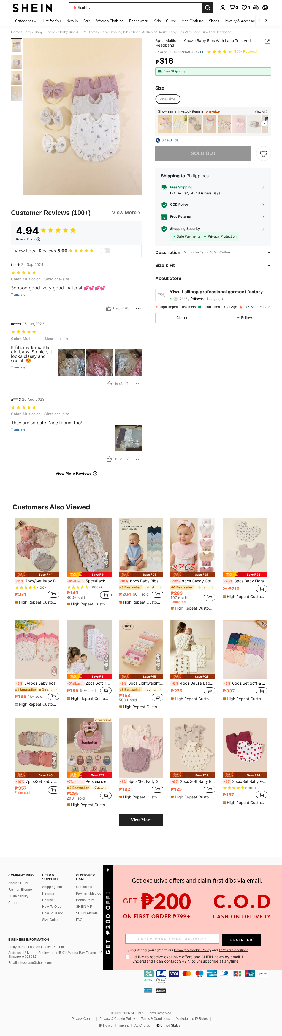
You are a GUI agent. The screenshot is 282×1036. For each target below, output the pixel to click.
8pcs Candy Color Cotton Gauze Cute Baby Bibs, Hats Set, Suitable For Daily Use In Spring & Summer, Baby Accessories (193, 581)
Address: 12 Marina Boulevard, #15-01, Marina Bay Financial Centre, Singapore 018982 (59, 955)
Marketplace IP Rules (192, 1019)
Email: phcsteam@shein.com (30, 963)
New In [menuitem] (72, 21)
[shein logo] (32, 7)
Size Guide (50, 920)
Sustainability (18, 896)
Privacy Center (83, 1019)
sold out (203, 153)
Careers (14, 903)
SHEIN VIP (84, 907)
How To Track (52, 913)
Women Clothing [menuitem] (110, 21)
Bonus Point (85, 900)
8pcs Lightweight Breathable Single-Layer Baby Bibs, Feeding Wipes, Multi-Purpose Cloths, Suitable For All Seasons (142, 683)
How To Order (52, 907)
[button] (256, 7)
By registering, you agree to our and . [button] (187, 950)
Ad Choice (142, 1025)
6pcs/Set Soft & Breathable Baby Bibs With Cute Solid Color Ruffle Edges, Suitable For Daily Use (245, 683)
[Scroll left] (259, 20)
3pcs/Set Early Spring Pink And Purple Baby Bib (142, 781)
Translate (18, 295)
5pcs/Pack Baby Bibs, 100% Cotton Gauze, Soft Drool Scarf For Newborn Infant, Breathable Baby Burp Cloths (89, 581)
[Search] (207, 7)
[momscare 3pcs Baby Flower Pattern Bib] (165, 124)
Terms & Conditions (155, 1019)
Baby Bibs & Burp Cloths (78, 32)
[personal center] (222, 7)
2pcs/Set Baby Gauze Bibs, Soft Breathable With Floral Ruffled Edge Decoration (245, 781)
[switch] (105, 250)
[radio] (167, 99)
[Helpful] (108, 308)
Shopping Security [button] (185, 229)
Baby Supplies (46, 32)
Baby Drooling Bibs (115, 32)
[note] (37, 574)
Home (15, 32)
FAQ (79, 920)
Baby (27, 32)
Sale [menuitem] (87, 21)
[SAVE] (263, 153)
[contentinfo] (211, 977)
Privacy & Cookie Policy (117, 1019)
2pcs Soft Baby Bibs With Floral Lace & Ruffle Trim (193, 781)
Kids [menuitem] (157, 21)
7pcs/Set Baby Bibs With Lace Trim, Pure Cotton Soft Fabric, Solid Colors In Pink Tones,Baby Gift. (37, 581)
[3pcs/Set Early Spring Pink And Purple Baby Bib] (141, 748)
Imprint (123, 1025)
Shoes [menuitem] (214, 21)
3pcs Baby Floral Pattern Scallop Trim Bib (245, 581)
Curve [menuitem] (171, 21)
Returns (48, 893)
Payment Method (88, 893)
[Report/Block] (138, 308)
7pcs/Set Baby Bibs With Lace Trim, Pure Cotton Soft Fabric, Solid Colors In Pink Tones (37, 781)
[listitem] (165, 124)
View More (141, 819)
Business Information (28, 940)
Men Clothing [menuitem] (192, 21)
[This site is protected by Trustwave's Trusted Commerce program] (148, 990)
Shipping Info (52, 887)
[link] (233, 7)
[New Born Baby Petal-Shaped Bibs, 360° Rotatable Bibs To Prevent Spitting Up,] (224, 124)
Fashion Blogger (20, 890)
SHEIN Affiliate (87, 913)
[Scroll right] (266, 20)
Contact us (84, 887)
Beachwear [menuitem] (138, 21)
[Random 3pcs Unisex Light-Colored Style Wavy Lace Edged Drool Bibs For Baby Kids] (239, 124)
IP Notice (106, 1025)
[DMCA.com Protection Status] (161, 990)
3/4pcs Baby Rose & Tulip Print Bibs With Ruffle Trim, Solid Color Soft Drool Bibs (37, 683)
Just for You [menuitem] (51, 21)
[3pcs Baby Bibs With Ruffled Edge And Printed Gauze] (195, 124)
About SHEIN (18, 883)
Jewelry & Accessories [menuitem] (242, 21)
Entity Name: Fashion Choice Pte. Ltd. (36, 947)
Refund (47, 900)
